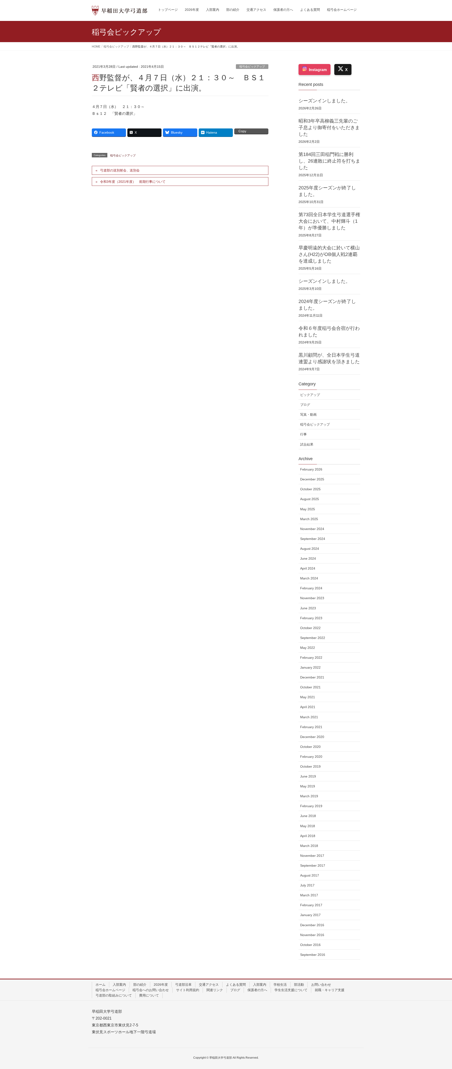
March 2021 (309, 717)
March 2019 (309, 796)
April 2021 (307, 707)
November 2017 (312, 856)
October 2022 (310, 628)
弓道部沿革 (183, 984)
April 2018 (307, 836)
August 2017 (309, 875)
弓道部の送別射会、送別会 (120, 170)
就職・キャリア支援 (329, 990)
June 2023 (308, 608)
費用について (149, 995)
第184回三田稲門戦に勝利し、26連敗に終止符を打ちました (329, 161)
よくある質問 (236, 984)
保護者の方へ (257, 990)
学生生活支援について (290, 990)
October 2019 (310, 766)
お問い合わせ (321, 984)
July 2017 (307, 885)
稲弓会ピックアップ (252, 66)
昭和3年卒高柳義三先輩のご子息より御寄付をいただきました (329, 127)
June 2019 (308, 776)
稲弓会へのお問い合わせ (151, 990)
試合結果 (306, 444)
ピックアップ (310, 395)
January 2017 (310, 915)
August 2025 (309, 499)
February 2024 (311, 588)
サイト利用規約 (187, 990)
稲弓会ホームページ (110, 990)
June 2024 (308, 558)
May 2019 (307, 786)
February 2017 (311, 905)
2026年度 (161, 984)
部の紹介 (139, 984)
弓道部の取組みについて (114, 995)
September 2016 (312, 955)
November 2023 (312, 598)
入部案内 (119, 984)
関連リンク (214, 990)
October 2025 (310, 489)
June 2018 (308, 816)
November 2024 (312, 529)
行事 (303, 434)
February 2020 (311, 756)
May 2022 (307, 648)
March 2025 (309, 519)
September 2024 (312, 539)
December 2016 (312, 925)
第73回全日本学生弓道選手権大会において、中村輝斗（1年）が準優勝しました (329, 221)
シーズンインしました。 (324, 100)
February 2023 (311, 618)
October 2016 (310, 945)
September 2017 (312, 865)
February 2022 (311, 657)
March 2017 (309, 895)
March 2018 (309, 846)
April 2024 (307, 568)
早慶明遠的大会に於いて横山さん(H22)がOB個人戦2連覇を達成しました (329, 254)
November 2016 (312, 935)
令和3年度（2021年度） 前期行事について (132, 181)
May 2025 (307, 509)
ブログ (305, 405)
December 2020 (312, 737)
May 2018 (307, 826)
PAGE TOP (437, 1033)
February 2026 (311, 469)
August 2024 (309, 548)
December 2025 (312, 479)
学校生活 (280, 984)
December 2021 (312, 677)
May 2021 (307, 697)
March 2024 (309, 578)
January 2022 (310, 667)
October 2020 (310, 747)
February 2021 (311, 727)
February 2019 (311, 806)
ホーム (100, 984)
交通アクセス (209, 984)
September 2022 (312, 638)
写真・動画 (308, 414)
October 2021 (310, 687)
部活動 (299, 984)
